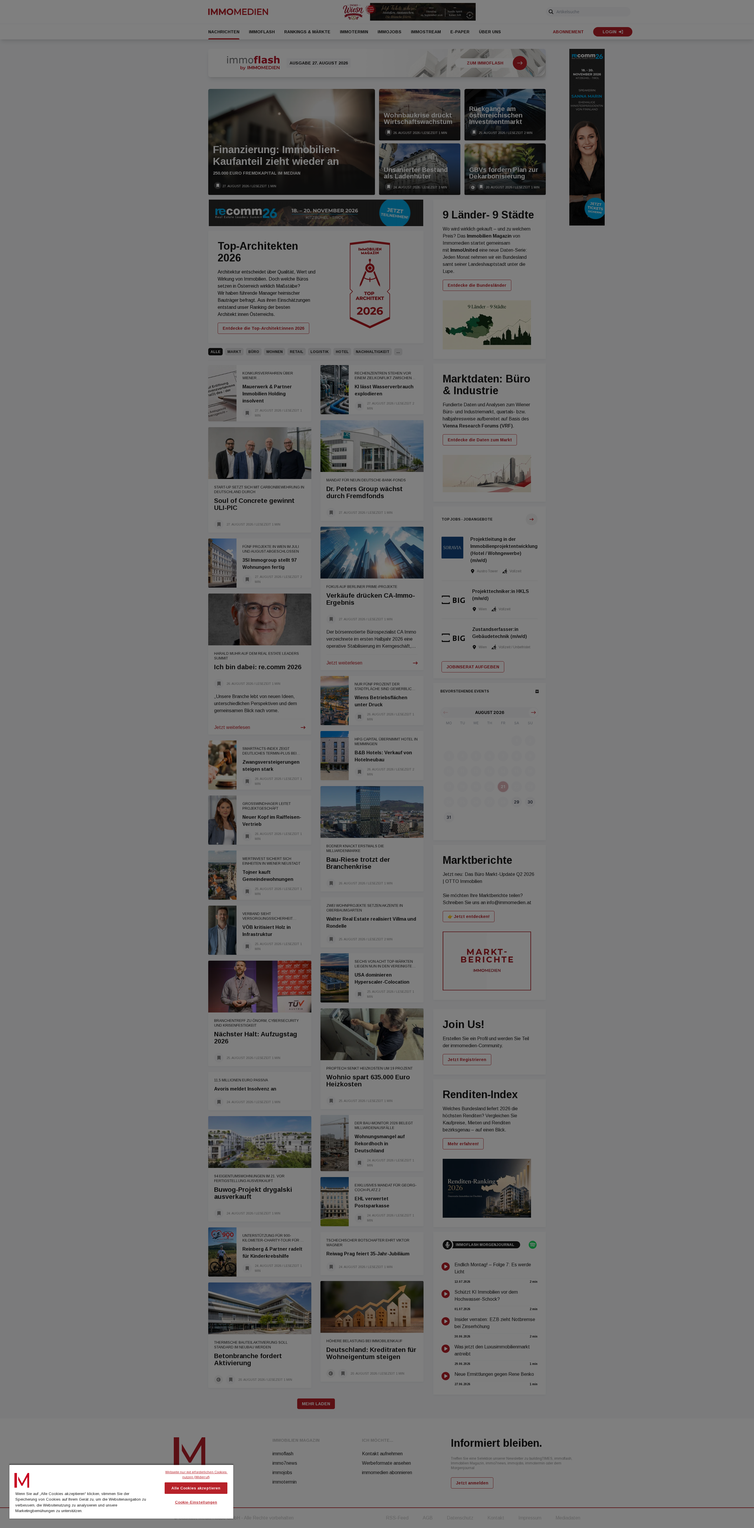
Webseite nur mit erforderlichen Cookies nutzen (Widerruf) (196, 1474)
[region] (121, 1491)
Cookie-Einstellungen (196, 1502)
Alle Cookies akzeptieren (195, 1488)
